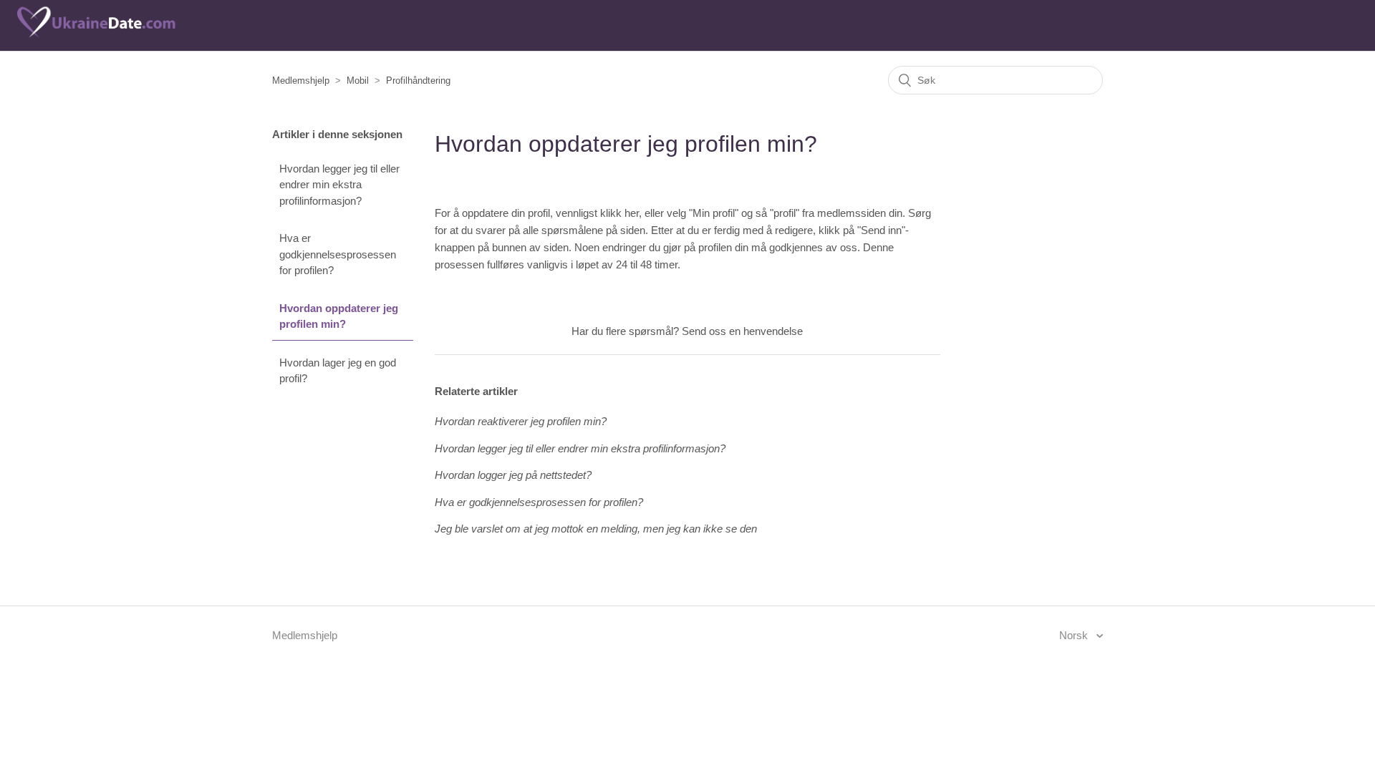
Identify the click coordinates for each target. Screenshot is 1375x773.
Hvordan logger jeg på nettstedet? (513, 475)
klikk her (619, 213)
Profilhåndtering (418, 80)
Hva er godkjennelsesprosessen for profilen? (337, 254)
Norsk (1075, 635)
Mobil (358, 80)
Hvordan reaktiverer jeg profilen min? (521, 421)
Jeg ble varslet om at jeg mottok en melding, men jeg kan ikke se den (596, 528)
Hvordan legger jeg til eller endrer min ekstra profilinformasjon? (339, 184)
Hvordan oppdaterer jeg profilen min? (338, 316)
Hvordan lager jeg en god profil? (337, 370)
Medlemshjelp (300, 80)
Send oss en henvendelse (742, 331)
